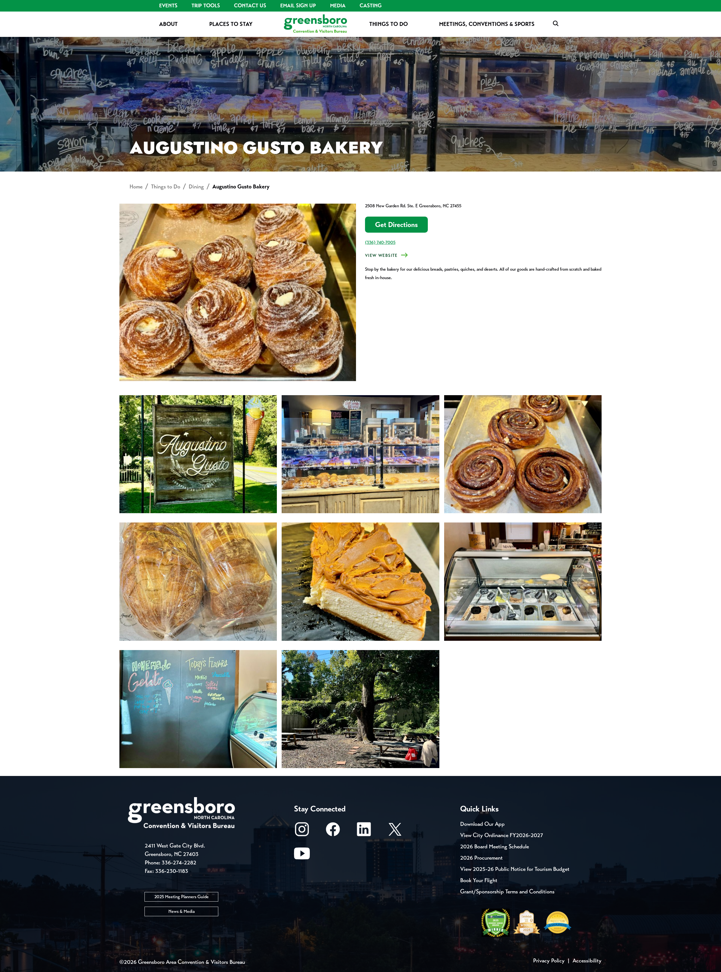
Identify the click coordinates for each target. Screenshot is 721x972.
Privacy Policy (549, 960)
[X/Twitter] (395, 832)
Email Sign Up (298, 6)
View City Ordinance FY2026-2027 (501, 835)
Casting (371, 6)
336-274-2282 (179, 862)
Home (136, 186)
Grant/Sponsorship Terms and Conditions (507, 891)
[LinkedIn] (364, 832)
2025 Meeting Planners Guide (181, 896)
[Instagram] (302, 832)
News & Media (181, 911)
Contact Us (250, 6)
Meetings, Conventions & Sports (487, 24)
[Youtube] (302, 856)
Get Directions (396, 224)
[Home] (315, 24)
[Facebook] (333, 832)
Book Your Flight (478, 880)
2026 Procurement (481, 857)
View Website (381, 255)
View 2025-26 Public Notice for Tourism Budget (514, 869)
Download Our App (482, 824)
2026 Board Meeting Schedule (494, 846)
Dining (196, 186)
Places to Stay (231, 24)
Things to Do (388, 24)
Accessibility (587, 960)
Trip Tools (206, 6)
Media (338, 6)
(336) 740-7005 (380, 242)
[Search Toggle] (555, 24)
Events (168, 6)
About (168, 24)
